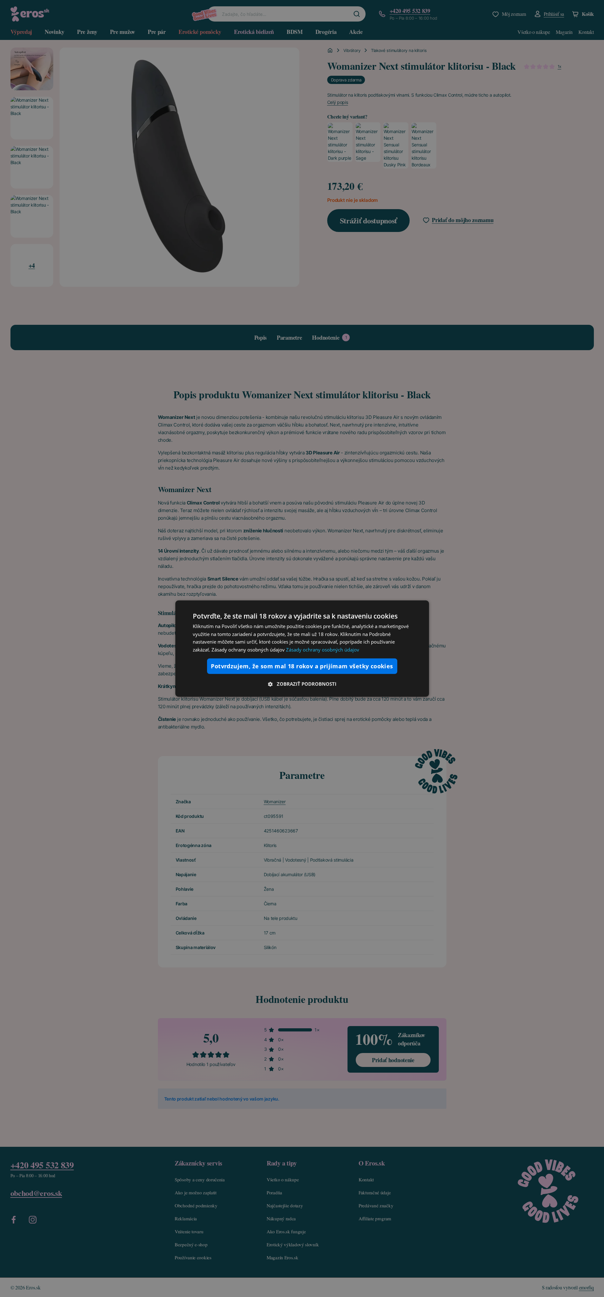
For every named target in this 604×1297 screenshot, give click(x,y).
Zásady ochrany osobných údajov (322, 649)
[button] (302, 683)
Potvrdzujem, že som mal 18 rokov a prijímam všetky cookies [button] (302, 666)
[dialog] (302, 648)
